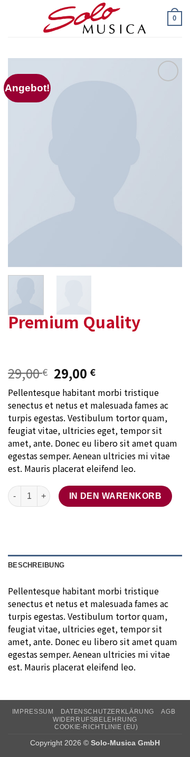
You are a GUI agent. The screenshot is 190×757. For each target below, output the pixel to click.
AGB (168, 711)
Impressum (33, 711)
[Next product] (17, 350)
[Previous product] (38, 350)
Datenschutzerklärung (107, 711)
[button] (14, 18)
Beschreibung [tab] (36, 565)
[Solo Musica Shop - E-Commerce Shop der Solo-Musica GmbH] (95, 18)
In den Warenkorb (115, 495)
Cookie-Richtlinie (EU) (96, 727)
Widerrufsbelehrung (95, 719)
